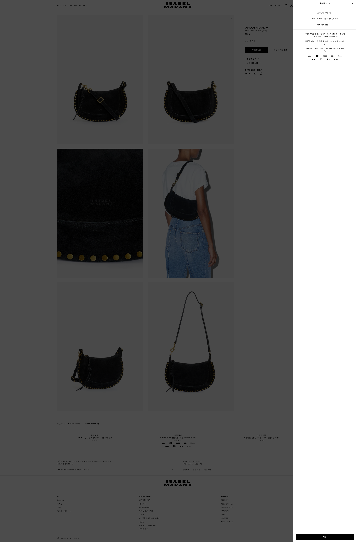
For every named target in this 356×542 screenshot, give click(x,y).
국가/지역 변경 (323, 25)
